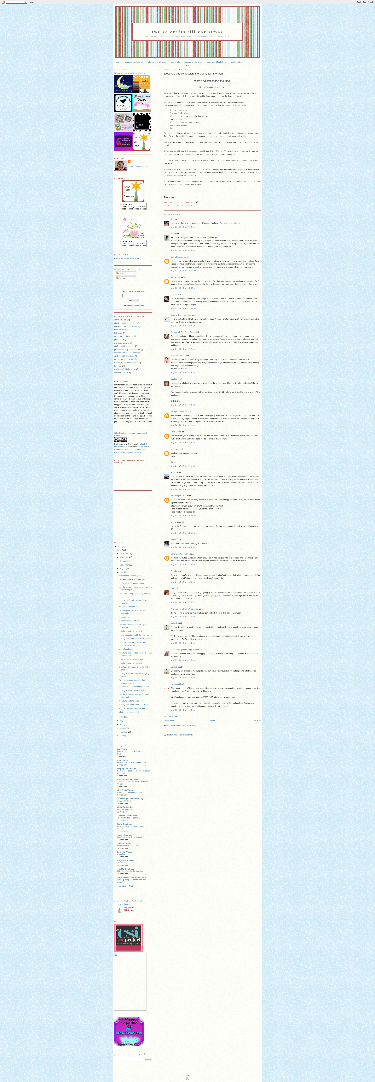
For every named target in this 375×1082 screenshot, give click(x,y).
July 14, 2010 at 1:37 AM (183, 349)
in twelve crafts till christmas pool (128, 909)
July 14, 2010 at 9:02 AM (183, 489)
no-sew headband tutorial (129, 607)
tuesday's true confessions (181, 205)
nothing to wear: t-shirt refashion (132, 690)
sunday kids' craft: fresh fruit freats (134, 705)
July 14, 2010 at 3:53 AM (183, 372)
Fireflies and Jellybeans (128, 779)
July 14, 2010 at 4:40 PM (183, 547)
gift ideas (118, 339)
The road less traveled (127, 816)
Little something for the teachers (130, 871)
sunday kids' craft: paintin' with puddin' (135, 639)
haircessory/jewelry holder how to (133, 579)
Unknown (174, 449)
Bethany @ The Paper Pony (183, 332)
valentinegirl (176, 684)
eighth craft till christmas (124, 323)
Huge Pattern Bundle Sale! (128, 846)
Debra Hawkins (177, 257)
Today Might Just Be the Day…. (131, 799)
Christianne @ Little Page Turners (185, 650)
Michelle (174, 623)
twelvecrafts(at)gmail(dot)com (126, 258)
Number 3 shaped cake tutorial (129, 837)
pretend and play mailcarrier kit (127, 349)
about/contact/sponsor (134, 62)
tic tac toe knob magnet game (131, 583)
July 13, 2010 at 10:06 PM (184, 271)
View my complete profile (138, 166)
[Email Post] (196, 202)
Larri (172, 588)
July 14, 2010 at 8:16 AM (183, 466)
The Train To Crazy (125, 886)
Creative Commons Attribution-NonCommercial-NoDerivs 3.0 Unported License (131, 450)
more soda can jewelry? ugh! (131, 659)
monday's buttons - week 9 (130, 631)
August (123, 568)
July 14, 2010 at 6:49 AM (183, 443)
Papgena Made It (178, 356)
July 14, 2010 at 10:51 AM (184, 516)
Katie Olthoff (176, 432)
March (122, 728)
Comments (122, 278)
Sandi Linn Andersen (179, 554)
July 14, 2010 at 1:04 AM (183, 326)
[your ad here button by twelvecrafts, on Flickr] (141, 150)
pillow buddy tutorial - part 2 (130, 576)
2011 (119, 546)
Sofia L (174, 472)
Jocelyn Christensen (179, 411)
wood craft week (121, 372)
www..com (125, 904)
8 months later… (123, 854)
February (124, 732)
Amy (173, 233)
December (124, 553)
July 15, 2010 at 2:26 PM (183, 617)
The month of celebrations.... (128, 818)
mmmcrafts (122, 760)
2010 (119, 550)
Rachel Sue (175, 277)
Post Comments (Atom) (186, 726)
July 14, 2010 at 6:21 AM (183, 425)
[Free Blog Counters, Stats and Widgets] (187, 1079)
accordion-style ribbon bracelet (132, 708)
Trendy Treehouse (125, 835)
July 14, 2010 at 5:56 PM (183, 582)
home (118, 62)
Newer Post (169, 720)
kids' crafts (175, 62)
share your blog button (216, 62)
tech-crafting (124, 617)
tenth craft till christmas (124, 359)
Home (212, 720)
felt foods (118, 333)
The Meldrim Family (126, 869)
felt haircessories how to (129, 621)
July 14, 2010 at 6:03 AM (183, 405)
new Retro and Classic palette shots (131, 762)
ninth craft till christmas (124, 346)
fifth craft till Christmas (124, 336)
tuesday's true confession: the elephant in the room (194, 73)
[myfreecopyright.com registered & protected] (133, 436)
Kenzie (174, 295)
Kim (172, 219)
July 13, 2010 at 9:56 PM (183, 250)
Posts (120, 273)
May (122, 721)
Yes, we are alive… (125, 801)
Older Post (256, 720)
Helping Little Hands (126, 769)
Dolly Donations (124, 824)
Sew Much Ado (124, 843)
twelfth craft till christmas (125, 369)
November (124, 557)
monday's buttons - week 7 (130, 701)
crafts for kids (120, 320)
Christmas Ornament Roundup (129, 792)
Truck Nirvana (122, 863)
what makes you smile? (129, 712)
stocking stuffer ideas (193, 62)
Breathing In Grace (179, 496)
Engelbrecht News (125, 860)
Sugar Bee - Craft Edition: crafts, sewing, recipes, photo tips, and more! (132, 879)
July (122, 572)
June (122, 717)
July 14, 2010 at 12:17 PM (184, 533)
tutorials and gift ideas (157, 62)
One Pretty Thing (125, 790)
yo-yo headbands (126, 649)
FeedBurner (139, 306)
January (123, 736)
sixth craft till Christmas (124, 356)
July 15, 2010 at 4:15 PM (183, 660)
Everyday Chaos (124, 852)
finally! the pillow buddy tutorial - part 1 (135, 635)
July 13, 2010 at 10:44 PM (184, 288)
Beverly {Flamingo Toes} (181, 315)
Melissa (174, 539)
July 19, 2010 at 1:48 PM (183, 710)
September (124, 565)
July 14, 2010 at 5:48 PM (183, 564)
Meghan (174, 379)
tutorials (117, 366)
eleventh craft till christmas (125, 326)
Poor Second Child (124, 809)
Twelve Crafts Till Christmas (187, 32)
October (123, 561)
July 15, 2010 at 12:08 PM (184, 602)
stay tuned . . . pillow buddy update (134, 687)
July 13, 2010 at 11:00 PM (184, 308)
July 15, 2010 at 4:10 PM (183, 643)
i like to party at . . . (238, 62)
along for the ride (125, 807)
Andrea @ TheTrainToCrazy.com (184, 609)
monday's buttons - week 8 (130, 663)
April (122, 724)
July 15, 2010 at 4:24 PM (183, 678)
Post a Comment (171, 716)
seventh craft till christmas (125, 353)
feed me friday (120, 330)
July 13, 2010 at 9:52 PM (183, 227)
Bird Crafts (122, 749)
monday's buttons (121, 343)
